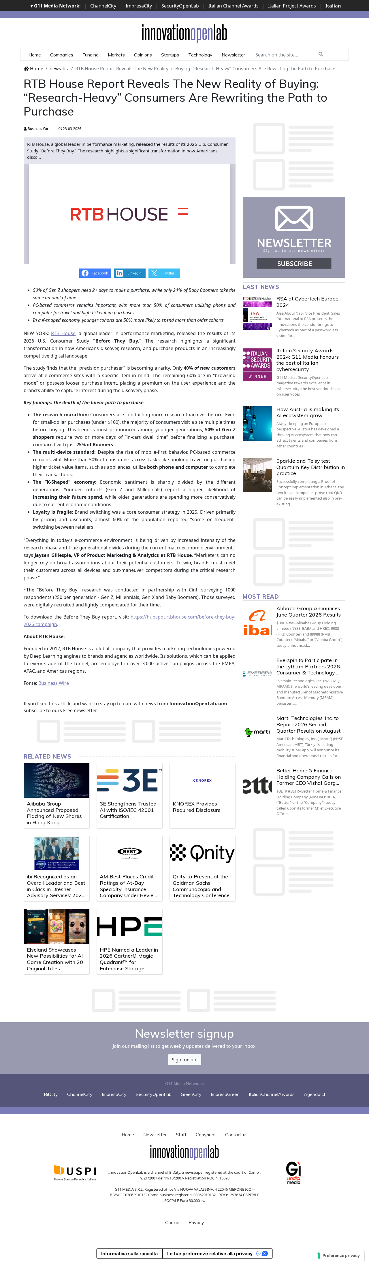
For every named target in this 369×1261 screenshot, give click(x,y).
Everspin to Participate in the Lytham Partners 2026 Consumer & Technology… (308, 666)
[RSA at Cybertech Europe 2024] (257, 313)
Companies (61, 55)
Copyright (206, 1134)
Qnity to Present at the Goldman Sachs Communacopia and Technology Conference (201, 886)
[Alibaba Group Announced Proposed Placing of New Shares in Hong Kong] (56, 780)
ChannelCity (103, 6)
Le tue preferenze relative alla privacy (210, 1253)
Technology (200, 55)
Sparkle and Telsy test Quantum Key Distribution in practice (310, 467)
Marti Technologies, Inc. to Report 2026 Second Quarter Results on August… (310, 724)
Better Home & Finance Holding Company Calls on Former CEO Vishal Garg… (308, 776)
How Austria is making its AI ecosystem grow (307, 412)
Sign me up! (184, 1059)
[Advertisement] (184, 1001)
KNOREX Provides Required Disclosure (197, 806)
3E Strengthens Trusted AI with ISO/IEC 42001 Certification (128, 809)
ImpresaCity (139, 6)
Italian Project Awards (292, 6)
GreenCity (191, 1094)
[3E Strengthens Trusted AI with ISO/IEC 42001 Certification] (129, 780)
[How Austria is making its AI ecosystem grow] (257, 423)
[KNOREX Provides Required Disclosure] (202, 780)
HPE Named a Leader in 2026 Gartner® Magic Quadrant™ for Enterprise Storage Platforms (129, 962)
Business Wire (38, 128)
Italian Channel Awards (233, 6)
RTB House (63, 333)
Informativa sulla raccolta (129, 1253)
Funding (90, 55)
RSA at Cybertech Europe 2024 (307, 301)
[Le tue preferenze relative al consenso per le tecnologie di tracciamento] (338, 1255)
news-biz (59, 68)
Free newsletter (79, 710)
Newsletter (233, 55)
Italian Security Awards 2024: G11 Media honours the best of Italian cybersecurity (307, 360)
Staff (181, 1134)
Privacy (196, 1222)
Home (35, 55)
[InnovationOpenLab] (184, 33)
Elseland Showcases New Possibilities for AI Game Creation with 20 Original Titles (55, 959)
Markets (116, 55)
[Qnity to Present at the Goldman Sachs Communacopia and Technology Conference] (202, 853)
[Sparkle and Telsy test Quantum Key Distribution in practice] (257, 475)
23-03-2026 (71, 128)
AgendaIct (314, 1094)
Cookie (172, 1222)
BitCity (51, 1094)
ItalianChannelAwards (272, 1094)
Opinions (143, 55)
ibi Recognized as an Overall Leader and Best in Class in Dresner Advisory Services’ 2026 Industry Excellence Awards (56, 892)
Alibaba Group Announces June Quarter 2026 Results (308, 611)
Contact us (236, 1134)
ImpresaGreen (225, 1094)
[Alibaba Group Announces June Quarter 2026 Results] (257, 622)
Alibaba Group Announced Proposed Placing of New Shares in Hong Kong (54, 813)
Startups (170, 55)
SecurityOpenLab (180, 6)
